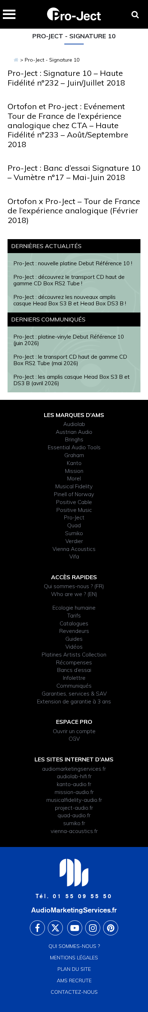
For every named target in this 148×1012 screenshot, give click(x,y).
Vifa (74, 556)
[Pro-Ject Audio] (16, 60)
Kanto (74, 463)
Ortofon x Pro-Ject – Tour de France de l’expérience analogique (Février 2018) (74, 210)
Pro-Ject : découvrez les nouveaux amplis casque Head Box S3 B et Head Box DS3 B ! (69, 300)
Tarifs (74, 615)
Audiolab (74, 424)
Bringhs (74, 439)
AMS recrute (74, 980)
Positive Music (74, 510)
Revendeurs (74, 631)
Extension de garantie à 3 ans (74, 701)
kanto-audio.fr (74, 784)
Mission (74, 471)
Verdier (74, 541)
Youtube (75, 928)
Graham (74, 455)
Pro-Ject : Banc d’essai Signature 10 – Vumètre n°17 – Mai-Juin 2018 (74, 172)
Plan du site (74, 969)
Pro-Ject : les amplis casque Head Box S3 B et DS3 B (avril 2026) (71, 380)
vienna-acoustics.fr (74, 831)
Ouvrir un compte (74, 731)
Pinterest (110, 928)
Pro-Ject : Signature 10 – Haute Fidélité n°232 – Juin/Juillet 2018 (66, 77)
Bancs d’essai (74, 670)
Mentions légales (74, 957)
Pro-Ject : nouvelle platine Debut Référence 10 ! (72, 263)
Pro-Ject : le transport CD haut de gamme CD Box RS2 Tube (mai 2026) (70, 360)
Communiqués (74, 685)
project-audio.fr (74, 807)
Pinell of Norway (74, 494)
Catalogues (74, 623)
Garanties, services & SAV (74, 693)
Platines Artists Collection (74, 654)
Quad (74, 525)
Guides (74, 638)
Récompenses (74, 662)
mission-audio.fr (74, 792)
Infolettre (74, 677)
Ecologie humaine (74, 607)
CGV (74, 738)
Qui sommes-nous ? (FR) (74, 586)
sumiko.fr (74, 823)
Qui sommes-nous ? (74, 946)
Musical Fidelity (74, 486)
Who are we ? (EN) (74, 594)
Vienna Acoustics (74, 549)
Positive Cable (74, 502)
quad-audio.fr (74, 815)
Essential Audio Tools (74, 447)
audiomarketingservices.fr (74, 768)
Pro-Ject (74, 517)
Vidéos (74, 646)
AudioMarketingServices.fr (74, 910)
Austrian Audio (74, 431)
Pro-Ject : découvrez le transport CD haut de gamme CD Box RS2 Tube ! (69, 280)
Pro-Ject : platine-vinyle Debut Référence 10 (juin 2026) (68, 340)
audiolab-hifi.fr (74, 776)
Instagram (92, 928)
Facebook (37, 928)
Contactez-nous (74, 992)
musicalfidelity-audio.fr (74, 799)
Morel (74, 478)
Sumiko (74, 533)
